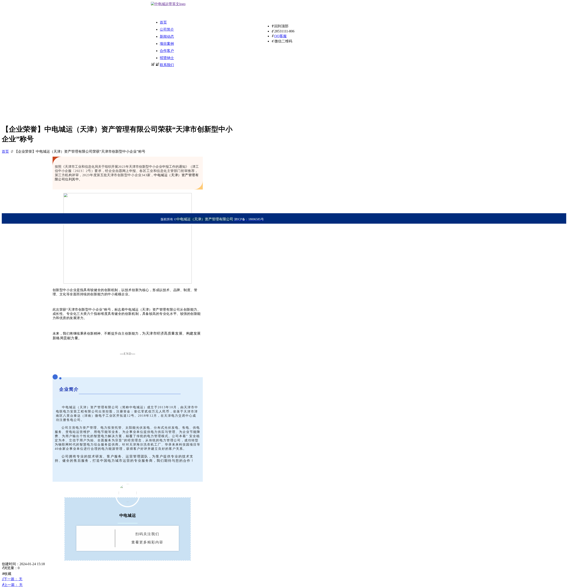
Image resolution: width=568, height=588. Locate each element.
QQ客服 (280, 36)
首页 (5, 151)
